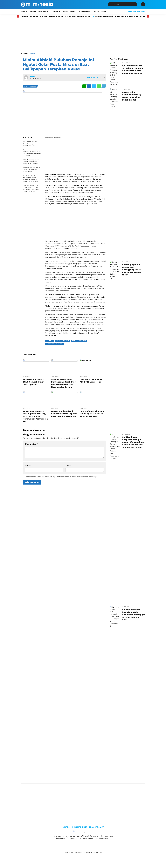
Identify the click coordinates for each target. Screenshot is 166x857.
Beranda (24, 53)
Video (103, 11)
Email (68, 466)
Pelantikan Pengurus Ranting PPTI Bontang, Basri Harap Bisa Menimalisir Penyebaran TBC (35, 416)
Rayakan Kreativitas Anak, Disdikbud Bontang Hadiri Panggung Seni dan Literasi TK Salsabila (32, 152)
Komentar (31, 444)
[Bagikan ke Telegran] (103, 87)
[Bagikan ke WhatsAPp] (99, 87)
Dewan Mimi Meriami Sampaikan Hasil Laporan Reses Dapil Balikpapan (64, 413)
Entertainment (84, 11)
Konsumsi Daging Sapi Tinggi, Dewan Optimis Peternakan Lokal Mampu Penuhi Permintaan (31, 188)
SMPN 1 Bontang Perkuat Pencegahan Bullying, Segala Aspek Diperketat (31, 161)
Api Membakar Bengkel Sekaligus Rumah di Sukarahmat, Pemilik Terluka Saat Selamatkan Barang (133, 442)
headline (50, 341)
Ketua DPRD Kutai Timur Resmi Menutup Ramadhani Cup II (31, 144)
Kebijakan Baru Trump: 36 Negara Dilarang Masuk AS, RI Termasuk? (32, 169)
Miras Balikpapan (62, 341)
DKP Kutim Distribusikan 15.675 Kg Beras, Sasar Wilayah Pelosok (92, 413)
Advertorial (69, 11)
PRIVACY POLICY (96, 827)
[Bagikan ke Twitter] (94, 87)
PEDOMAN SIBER (79, 827)
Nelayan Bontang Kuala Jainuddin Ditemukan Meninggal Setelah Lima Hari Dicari (133, 614)
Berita (24, 11)
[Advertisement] (83, 35)
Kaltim (33, 11)
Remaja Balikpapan (79, 341)
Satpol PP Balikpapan (55, 344)
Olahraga (43, 11)
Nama (28, 466)
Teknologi (55, 11)
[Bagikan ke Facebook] (89, 87)
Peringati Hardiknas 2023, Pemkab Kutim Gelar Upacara (33, 382)
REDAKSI (66, 827)
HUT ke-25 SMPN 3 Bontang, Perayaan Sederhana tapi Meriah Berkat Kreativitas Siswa (31, 178)
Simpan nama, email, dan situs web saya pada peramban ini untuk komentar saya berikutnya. (61, 477)
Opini (96, 11)
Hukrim (95, 77)
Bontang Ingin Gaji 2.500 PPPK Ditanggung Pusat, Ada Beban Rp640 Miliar (37, 16)
